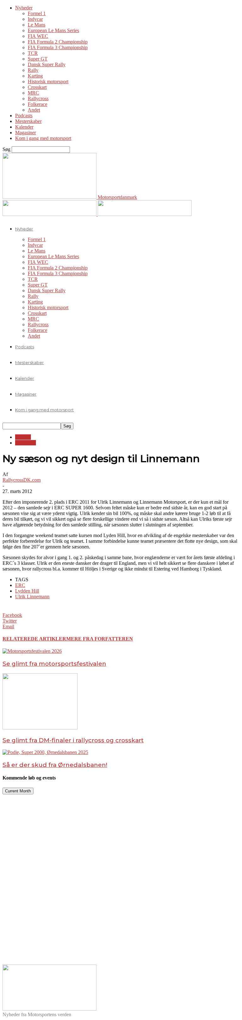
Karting (35, 75)
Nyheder (23, 7)
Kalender (24, 127)
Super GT (38, 58)
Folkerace (37, 104)
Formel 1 (37, 13)
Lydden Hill (27, 591)
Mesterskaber (28, 121)
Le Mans (36, 24)
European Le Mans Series (53, 30)
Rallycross (38, 98)
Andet (34, 110)
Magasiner (25, 132)
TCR (33, 53)
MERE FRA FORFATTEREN (99, 638)
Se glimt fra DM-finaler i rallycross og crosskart (73, 740)
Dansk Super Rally (47, 64)
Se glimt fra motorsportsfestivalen (54, 663)
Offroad (23, 437)
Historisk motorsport (48, 81)
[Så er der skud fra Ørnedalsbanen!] (45, 752)
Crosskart (37, 87)
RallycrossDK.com (22, 480)
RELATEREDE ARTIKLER (34, 638)
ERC (20, 585)
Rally (33, 70)
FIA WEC (38, 36)
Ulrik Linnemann (32, 596)
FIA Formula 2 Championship (58, 41)
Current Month (18, 791)
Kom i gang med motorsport (43, 138)
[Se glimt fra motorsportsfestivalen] (32, 651)
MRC (33, 93)
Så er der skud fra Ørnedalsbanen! (55, 764)
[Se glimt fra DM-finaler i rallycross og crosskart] (40, 727)
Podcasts (23, 115)
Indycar (35, 19)
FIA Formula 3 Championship (58, 47)
